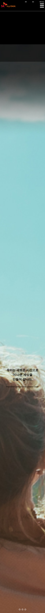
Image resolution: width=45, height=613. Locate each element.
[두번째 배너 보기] (22, 609)
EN (33, 2)
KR (26, 2)
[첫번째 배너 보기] (19, 609)
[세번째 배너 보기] (25, 609)
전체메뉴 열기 (42, 6)
